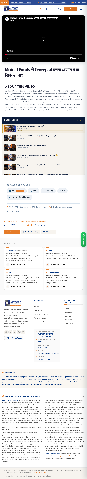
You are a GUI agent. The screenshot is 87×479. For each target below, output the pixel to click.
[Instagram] (19, 332)
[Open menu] (81, 9)
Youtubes (68, 312)
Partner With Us (41, 322)
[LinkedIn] (6, 332)
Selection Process (42, 314)
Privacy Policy (8, 476)
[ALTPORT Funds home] (11, 9)
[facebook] (23, 332)
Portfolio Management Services (47, 2)
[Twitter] (10, 332)
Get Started (10, 232)
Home (36, 307)
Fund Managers (41, 318)
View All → (79, 120)
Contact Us (69, 324)
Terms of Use (20, 476)
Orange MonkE (40, 472)
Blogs (66, 308)
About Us (38, 310)
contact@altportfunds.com (48, 353)
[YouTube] (14, 332)
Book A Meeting (54, 9)
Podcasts (68, 320)
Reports (67, 316)
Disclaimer (31, 476)
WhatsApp (50, 232)
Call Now (71, 9)
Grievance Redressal (44, 476)
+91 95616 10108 (78, 2)
